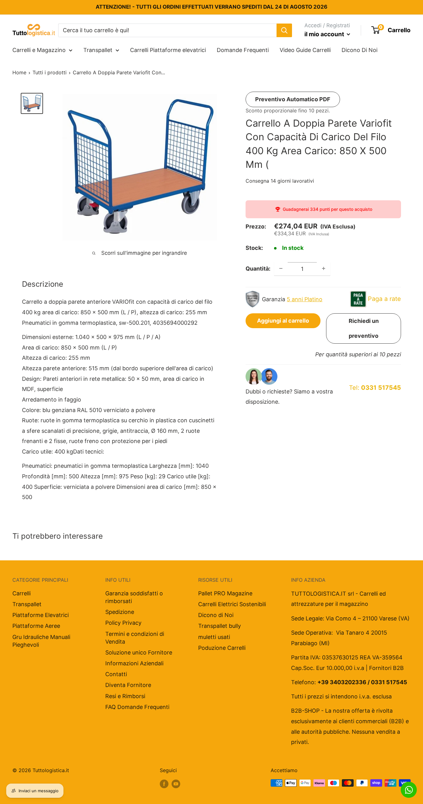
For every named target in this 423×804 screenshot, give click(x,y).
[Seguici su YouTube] (176, 784)
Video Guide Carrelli (305, 50)
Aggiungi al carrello (283, 320)
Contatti (116, 674)
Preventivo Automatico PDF (292, 99)
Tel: (375, 387)
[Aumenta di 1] (323, 268)
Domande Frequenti (243, 50)
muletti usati (214, 637)
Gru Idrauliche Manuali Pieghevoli (41, 641)
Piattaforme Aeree (36, 626)
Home (19, 72)
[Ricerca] (284, 30)
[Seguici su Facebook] (164, 784)
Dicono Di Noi (359, 50)
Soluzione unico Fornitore (138, 652)
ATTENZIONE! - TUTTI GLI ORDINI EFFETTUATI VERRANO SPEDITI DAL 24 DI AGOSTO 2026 (211, 7)
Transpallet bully (219, 626)
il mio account (324, 34)
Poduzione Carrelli (222, 648)
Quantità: (258, 268)
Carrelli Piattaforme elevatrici (168, 50)
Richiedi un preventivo (364, 328)
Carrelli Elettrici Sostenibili (232, 604)
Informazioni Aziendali (134, 663)
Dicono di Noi (215, 615)
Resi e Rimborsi (125, 696)
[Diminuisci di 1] (280, 268)
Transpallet (97, 50)
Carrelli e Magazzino (39, 50)
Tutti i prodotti (50, 72)
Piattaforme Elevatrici (40, 615)
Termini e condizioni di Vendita (134, 638)
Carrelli (21, 593)
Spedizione (119, 612)
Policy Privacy (123, 622)
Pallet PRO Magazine (225, 593)
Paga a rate (384, 298)
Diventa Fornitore (128, 685)
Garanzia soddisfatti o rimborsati (134, 597)
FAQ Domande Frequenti (137, 707)
